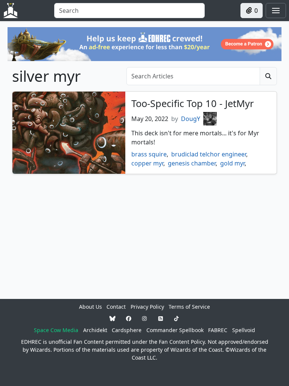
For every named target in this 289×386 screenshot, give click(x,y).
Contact (116, 306)
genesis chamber (192, 163)
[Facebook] (128, 318)
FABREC (217, 330)
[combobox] (129, 10)
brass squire (149, 154)
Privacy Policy (147, 306)
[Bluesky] (112, 318)
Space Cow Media (56, 330)
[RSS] (160, 318)
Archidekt (95, 330)
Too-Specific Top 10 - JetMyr (192, 103)
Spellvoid (243, 330)
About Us (90, 306)
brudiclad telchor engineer (208, 154)
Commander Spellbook (175, 330)
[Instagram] (144, 318)
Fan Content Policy (182, 341)
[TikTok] (176, 318)
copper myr (147, 163)
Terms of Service (189, 306)
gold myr (232, 163)
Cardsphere (126, 330)
